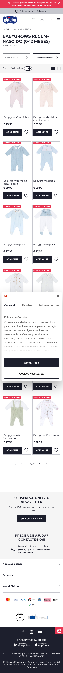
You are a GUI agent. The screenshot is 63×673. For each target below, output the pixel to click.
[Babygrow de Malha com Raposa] (17, 159)
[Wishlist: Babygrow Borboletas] (56, 450)
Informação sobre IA (24, 664)
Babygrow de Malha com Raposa (15, 182)
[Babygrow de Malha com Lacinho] (46, 95)
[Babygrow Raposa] (46, 159)
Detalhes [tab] (27, 305)
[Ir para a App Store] (42, 645)
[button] (16, 57)
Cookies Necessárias (31, 373)
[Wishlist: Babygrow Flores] (26, 386)
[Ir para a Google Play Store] (22, 645)
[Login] (42, 20)
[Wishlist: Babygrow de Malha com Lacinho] (56, 132)
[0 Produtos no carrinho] (50, 20)
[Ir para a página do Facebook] (23, 632)
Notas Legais (52, 662)
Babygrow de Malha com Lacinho (45, 119)
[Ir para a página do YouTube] (40, 632)
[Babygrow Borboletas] (46, 413)
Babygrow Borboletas (46, 435)
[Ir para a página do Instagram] (32, 632)
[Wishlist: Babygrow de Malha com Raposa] (26, 195)
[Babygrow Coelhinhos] (17, 95)
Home (6, 29)
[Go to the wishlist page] (33, 20)
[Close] (59, 3)
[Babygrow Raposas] (46, 222)
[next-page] (38, 464)
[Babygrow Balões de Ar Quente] (17, 286)
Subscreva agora (31, 518)
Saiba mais (46, 6)
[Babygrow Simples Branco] (46, 286)
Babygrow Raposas (44, 244)
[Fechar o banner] (58, 296)
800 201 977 (25, 549)
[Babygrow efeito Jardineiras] (17, 413)
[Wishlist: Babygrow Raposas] (56, 259)
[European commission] (38, 616)
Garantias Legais (36, 662)
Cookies (8, 664)
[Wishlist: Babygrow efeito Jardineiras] (26, 450)
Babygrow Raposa (44, 180)
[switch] (28, 68)
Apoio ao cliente (13, 563)
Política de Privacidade (14, 662)
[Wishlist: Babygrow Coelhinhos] (26, 132)
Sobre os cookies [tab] (48, 305)
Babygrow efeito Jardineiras (13, 437)
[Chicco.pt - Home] (10, 20)
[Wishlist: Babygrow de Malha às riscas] (56, 386)
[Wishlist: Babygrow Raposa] (56, 195)
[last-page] (45, 464)
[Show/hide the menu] (58, 20)
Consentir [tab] (10, 305)
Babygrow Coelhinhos (16, 117)
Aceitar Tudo (31, 362)
